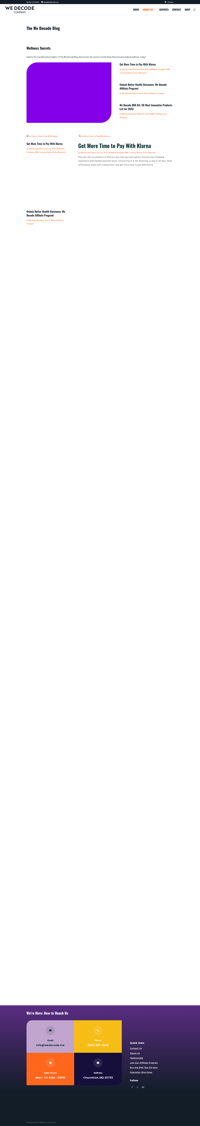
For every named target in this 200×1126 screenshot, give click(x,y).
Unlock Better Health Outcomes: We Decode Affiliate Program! (143, 86)
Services (164, 10)
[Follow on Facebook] (132, 1087)
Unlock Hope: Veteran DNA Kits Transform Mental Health (59, 972)
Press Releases (59, 97)
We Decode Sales (48, 93)
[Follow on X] (137, 1087)
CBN (70, 775)
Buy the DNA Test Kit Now (144, 1067)
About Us (148, 10)
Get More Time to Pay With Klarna (64, 82)
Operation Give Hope (141, 1072)
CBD (62, 775)
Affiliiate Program (81, 93)
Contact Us (136, 1048)
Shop (187, 10)
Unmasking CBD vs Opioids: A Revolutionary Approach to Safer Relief (66, 770)
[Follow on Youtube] (143, 1087)
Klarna (48, 97)
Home (136, 10)
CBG (66, 775)
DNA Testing (156, 114)
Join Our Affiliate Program (144, 1062)
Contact (176, 10)
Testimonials (136, 1058)
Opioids (76, 775)
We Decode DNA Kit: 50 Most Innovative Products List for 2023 (146, 107)
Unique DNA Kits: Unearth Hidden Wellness (52, 797)
